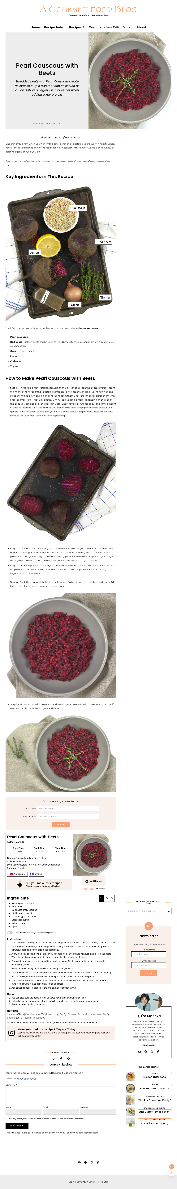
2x (107, 898)
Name (9, 1107)
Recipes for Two (82, 27)
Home (35, 27)
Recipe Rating (12, 1078)
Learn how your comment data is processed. (73, 1132)
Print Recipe (95, 881)
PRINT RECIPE (73, 137)
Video (127, 27)
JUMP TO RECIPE (52, 137)
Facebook (38, 874)
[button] (83, 888)
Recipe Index (54, 27)
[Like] (53, 1059)
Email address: (30, 816)
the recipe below (88, 328)
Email (46, 1107)
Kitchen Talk (109, 27)
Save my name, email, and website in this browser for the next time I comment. (46, 1118)
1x (101, 898)
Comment (11, 1085)
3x (112, 898)
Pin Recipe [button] (19, 874)
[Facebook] (61, 1059)
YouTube (139, 1052)
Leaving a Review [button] (51, 886)
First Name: (31, 808)
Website (84, 1107)
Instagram (151, 1052)
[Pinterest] (68, 1059)
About (141, 27)
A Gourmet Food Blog (88, 10)
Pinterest (145, 1052)
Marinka (40, 123)
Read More (148, 1045)
